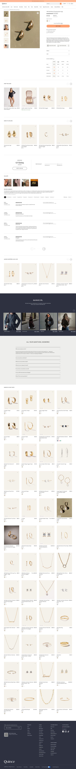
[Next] (43, 249)
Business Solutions (53, 744)
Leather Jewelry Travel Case (27, 108)
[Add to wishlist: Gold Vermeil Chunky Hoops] (17, 418)
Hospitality (52, 751)
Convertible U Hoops (25, 410)
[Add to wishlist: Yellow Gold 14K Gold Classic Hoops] (52, 499)
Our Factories (41, 733)
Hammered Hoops (25, 491)
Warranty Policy (53, 735)
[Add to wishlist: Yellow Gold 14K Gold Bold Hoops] (70, 89)
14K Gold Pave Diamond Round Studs (43, 492)
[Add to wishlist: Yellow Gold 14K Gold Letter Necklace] (52, 264)
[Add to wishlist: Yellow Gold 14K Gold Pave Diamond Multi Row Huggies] (35, 126)
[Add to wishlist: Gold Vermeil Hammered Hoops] (35, 472)
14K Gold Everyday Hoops (26, 545)
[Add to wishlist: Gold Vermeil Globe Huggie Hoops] (52, 391)
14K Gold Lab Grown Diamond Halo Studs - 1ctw (62, 601)
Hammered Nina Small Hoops (62, 410)
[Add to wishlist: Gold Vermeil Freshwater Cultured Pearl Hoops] (70, 499)
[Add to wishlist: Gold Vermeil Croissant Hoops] (17, 391)
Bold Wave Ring (60, 627)
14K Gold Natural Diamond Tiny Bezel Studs (28, 284)
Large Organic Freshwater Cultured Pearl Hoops (62, 492)
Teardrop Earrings (7, 145)
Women (28, 728)
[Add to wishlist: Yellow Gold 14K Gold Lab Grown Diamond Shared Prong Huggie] (17, 581)
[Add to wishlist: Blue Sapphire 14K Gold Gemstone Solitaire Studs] (70, 418)
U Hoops (23, 518)
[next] (71, 84)
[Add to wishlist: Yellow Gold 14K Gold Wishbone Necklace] (17, 636)
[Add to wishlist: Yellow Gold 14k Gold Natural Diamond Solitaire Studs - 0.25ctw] (35, 636)
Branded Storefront (54, 753)
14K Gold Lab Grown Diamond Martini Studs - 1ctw (27, 683)
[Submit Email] (18, 727)
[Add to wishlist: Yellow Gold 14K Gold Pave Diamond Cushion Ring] (52, 636)
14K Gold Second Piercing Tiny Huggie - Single (10, 574)
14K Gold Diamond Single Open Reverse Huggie (45, 146)
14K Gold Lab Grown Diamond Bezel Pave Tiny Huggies (27, 628)
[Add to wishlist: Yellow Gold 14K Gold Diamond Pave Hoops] (70, 527)
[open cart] (69, 3)
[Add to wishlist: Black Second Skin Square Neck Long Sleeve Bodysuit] (17, 89)
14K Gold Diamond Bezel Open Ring (10, 683)
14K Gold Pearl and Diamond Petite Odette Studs (44, 437)
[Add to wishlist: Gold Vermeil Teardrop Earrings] (17, 126)
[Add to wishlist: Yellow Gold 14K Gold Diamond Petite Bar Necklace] (52, 609)
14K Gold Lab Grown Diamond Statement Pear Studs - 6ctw (61, 683)
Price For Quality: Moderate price (48, 212)
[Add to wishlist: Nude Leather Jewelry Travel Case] (35, 89)
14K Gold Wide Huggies (43, 108)
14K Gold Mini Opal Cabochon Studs (62, 146)
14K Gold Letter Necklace (44, 283)
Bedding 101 (41, 745)
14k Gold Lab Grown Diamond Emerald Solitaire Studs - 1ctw (27, 601)
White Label (52, 749)
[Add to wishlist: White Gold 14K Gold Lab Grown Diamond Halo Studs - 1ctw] (70, 581)
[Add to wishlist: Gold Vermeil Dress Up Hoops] (35, 418)
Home (28, 730)
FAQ (51, 728)
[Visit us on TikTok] (68, 732)
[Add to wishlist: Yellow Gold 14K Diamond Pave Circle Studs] (17, 472)
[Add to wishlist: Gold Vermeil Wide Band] (70, 636)
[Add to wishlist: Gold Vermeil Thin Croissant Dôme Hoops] (52, 445)
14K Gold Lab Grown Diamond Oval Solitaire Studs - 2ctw (62, 284)
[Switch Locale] (71, 3)
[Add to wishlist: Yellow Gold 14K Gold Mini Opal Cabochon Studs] (70, 126)
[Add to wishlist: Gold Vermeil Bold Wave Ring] (70, 609)
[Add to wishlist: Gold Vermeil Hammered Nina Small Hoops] (70, 391)
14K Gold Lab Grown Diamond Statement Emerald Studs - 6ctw (43, 546)
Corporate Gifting (53, 746)
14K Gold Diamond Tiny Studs (9, 518)
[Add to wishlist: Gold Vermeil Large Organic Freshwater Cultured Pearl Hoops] (70, 472)
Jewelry (5, 9)
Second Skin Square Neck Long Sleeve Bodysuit (10, 109)
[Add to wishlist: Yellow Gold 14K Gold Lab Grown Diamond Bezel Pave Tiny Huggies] (35, 609)
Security (52, 737)
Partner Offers (29, 735)
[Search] (61, 4)
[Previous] (68, 84)
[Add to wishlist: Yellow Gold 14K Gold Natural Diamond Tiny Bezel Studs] (35, 264)
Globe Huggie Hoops (43, 410)
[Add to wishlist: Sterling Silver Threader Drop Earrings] (70, 445)
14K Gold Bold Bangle (26, 709)
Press (40, 737)
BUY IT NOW (18, 331)
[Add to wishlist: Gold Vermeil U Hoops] (35, 499)
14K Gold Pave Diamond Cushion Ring (43, 656)
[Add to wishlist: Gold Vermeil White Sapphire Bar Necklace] (17, 609)
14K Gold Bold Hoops (60, 108)
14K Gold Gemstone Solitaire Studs (62, 437)
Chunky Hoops (7, 436)
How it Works (41, 730)
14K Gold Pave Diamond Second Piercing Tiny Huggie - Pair (9, 546)
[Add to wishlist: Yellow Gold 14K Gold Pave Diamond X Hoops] (17, 445)
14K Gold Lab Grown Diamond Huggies (26, 574)
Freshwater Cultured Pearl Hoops (62, 519)
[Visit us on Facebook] (63, 732)
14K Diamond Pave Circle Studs (9, 492)
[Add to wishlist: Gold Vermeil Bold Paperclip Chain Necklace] (52, 690)
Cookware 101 (41, 740)
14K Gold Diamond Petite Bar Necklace (44, 628)
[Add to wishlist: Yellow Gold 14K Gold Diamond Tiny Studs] (17, 499)
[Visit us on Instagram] (66, 732)
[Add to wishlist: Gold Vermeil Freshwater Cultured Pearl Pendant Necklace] (52, 581)
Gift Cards (29, 733)
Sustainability (41, 735)
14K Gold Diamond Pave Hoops (63, 545)
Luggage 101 (41, 747)
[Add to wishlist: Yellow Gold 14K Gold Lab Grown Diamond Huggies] (35, 554)
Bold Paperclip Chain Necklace (43, 710)
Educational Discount (42, 752)
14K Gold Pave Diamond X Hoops (9, 465)
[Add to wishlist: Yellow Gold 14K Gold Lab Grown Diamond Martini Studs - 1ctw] (35, 663)
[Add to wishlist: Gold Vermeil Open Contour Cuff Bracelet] (70, 690)
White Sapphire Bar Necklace (9, 627)
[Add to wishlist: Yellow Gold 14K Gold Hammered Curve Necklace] (52, 554)
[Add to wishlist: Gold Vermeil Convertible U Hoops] (35, 391)
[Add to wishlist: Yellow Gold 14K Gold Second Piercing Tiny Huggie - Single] (17, 554)
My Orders (52, 730)
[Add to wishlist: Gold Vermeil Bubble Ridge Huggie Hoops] (35, 445)
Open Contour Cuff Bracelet (62, 709)
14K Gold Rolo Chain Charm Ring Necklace (62, 574)
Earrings (8, 9)
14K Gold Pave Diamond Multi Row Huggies (27, 146)
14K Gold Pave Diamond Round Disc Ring (8, 710)
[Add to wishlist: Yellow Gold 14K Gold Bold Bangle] (35, 690)
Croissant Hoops (7, 410)
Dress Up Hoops (25, 436)
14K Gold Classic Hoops (43, 518)
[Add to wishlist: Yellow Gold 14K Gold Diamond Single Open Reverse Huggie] (52, 126)
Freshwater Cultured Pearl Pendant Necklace (44, 601)
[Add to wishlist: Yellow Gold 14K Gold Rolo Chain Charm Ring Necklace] (70, 554)
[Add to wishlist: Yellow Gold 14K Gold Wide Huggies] (52, 89)
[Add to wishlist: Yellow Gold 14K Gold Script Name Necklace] (52, 663)
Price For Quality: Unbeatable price (48, 202)
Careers (40, 749)
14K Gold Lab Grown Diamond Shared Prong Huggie (10, 601)
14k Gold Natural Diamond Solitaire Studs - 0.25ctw (27, 656)
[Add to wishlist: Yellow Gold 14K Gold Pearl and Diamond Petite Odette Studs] (52, 418)
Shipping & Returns (54, 733)
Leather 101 (41, 742)
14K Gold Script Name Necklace (43, 683)
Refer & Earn (41, 728)
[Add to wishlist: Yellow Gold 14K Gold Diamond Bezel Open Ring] (17, 663)
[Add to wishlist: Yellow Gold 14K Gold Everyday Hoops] (35, 527)
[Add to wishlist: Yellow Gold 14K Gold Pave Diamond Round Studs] (52, 472)
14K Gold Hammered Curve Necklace (44, 574)
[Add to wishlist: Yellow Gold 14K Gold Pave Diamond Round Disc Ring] (17, 690)
